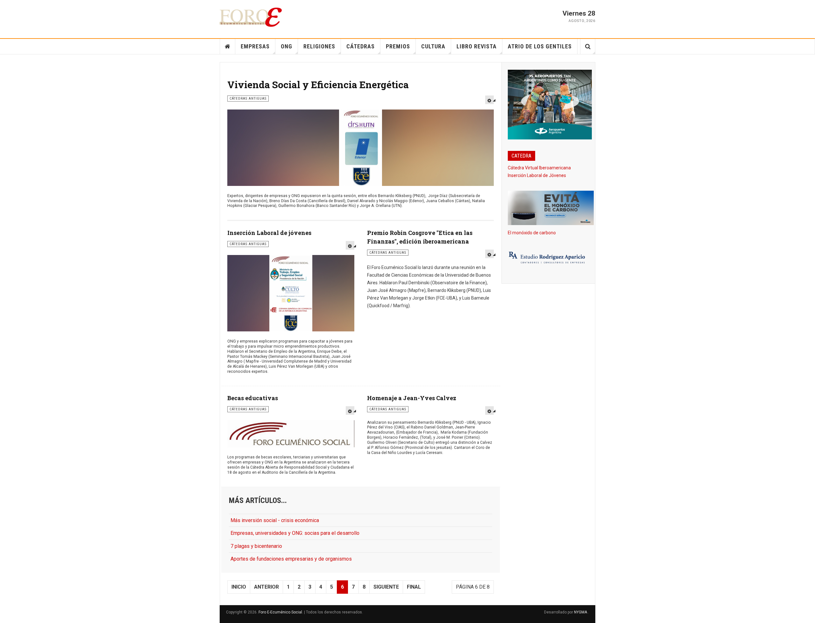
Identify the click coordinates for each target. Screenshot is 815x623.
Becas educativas (252, 398)
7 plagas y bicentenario (256, 546)
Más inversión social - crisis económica (274, 520)
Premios (398, 46)
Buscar (587, 46)
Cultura (433, 46)
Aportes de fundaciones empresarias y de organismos (291, 559)
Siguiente (386, 587)
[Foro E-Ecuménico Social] (251, 17)
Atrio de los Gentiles (540, 46)
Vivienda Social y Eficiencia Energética (318, 84)
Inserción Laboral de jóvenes (269, 233)
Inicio (238, 587)
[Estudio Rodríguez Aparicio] (548, 258)
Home (227, 46)
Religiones (319, 46)
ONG (286, 46)
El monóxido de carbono (532, 232)
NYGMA (581, 612)
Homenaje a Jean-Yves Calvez (411, 398)
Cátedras (360, 46)
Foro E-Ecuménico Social (280, 612)
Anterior (266, 587)
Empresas (255, 46)
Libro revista (477, 46)
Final (414, 587)
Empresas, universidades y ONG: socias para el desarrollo (294, 533)
